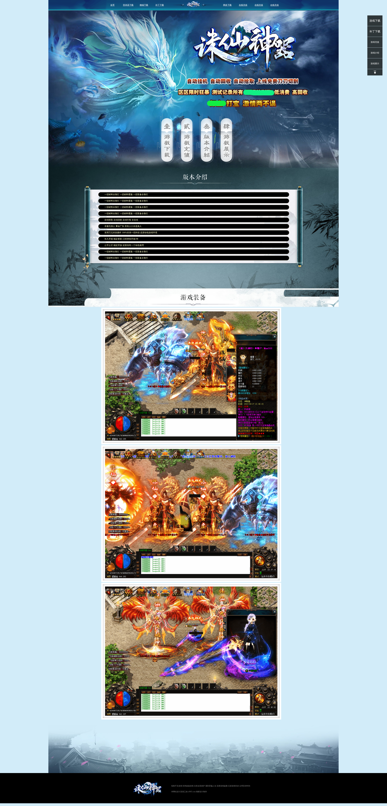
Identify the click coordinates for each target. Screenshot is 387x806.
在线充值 (243, 5)
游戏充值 (375, 42)
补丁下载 (159, 5)
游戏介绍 (375, 53)
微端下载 (144, 5)
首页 (112, 5)
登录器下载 (128, 5)
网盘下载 (227, 5)
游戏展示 (375, 63)
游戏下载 (374, 20)
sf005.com (192, 792)
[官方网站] (148, 789)
